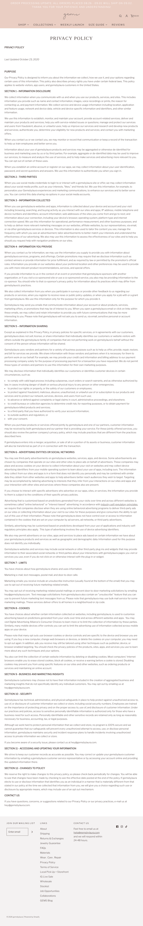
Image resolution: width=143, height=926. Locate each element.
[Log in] (126, 16)
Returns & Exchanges (52, 838)
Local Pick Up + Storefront (54, 871)
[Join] (32, 832)
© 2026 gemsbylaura (15, 917)
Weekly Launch (72, 24)
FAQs (43, 848)
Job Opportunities (49, 891)
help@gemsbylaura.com (87, 832)
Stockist (44, 886)
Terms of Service (49, 867)
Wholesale (46, 881)
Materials (45, 852)
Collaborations (48, 895)
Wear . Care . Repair (50, 857)
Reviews (118, 24)
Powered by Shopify (32, 917)
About (43, 828)
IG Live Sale (46, 876)
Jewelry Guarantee (50, 843)
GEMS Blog (46, 900)
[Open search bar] (120, 16)
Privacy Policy (47, 862)
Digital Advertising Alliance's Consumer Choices (35, 622)
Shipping (45, 833)
